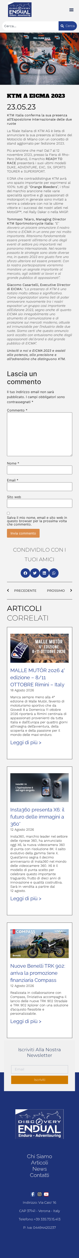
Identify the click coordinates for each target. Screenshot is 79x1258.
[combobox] (30, 25)
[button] (71, 9)
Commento (17, 410)
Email (12, 480)
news (39, 1169)
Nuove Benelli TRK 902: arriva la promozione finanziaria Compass (37, 973)
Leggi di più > (25, 742)
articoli (39, 1162)
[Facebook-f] (33, 1194)
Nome (13, 463)
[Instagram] (39, 1194)
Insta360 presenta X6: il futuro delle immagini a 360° (37, 817)
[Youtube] (46, 1194)
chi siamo (39, 1156)
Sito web (14, 497)
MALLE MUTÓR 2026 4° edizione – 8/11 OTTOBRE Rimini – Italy (37, 677)
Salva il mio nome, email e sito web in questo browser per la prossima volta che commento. (37, 521)
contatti (39, 1175)
